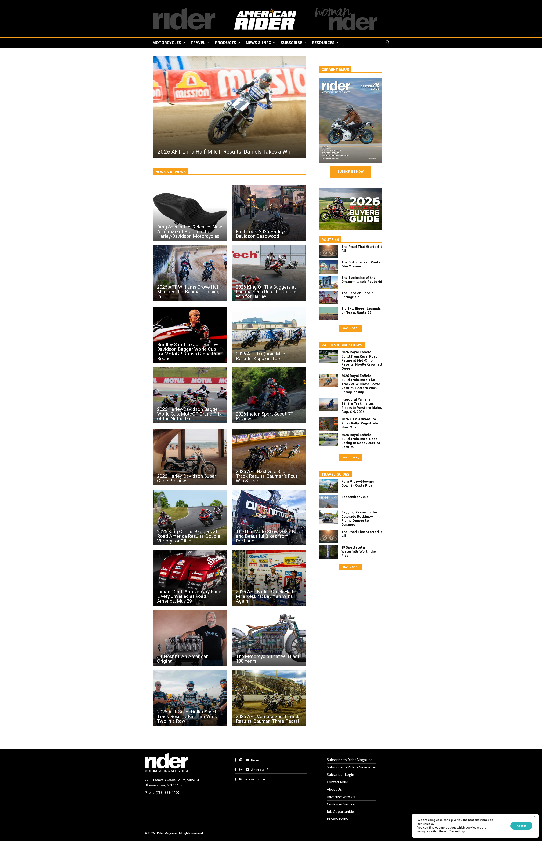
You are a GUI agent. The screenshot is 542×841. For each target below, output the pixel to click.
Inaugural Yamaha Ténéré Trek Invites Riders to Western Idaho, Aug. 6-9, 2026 (361, 406)
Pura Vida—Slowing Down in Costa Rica (357, 483)
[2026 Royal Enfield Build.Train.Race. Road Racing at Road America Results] (328, 439)
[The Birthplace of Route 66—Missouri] (328, 267)
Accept (521, 826)
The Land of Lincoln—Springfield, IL (359, 295)
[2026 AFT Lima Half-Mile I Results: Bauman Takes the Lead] (229, 107)
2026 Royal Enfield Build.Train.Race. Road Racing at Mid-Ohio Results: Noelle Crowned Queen (361, 360)
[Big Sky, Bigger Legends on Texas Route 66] (328, 313)
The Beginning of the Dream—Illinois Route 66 (361, 280)
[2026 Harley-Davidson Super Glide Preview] (190, 457)
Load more (349, 328)
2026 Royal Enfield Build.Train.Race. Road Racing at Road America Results (360, 441)
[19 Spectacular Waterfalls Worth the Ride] (328, 552)
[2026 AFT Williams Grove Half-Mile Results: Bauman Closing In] (190, 273)
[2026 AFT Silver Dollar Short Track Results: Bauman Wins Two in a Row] (190, 698)
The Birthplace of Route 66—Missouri (361, 264)
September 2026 (354, 497)
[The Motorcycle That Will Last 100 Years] (269, 638)
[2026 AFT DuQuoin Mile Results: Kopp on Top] (269, 335)
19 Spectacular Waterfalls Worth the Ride (358, 551)
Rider (255, 760)
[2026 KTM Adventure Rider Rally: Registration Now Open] (328, 424)
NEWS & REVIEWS (170, 172)
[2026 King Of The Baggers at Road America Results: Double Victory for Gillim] (190, 517)
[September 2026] (328, 501)
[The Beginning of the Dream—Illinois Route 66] (328, 282)
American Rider (263, 770)
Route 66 (330, 240)
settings (460, 831)
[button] (388, 42)
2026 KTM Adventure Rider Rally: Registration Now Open (361, 423)
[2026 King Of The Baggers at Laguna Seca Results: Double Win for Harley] (269, 273)
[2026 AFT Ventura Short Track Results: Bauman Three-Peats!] (269, 698)
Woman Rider (255, 779)
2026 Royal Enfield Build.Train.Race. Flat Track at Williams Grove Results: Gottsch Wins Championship (360, 384)
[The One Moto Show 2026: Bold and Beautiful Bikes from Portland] (269, 517)
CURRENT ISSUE (335, 69)
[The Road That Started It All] (328, 251)
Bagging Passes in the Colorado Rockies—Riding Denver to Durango (359, 518)
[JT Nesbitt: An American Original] (190, 638)
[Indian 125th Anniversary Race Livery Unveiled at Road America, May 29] (190, 578)
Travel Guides (335, 474)
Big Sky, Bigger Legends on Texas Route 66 (361, 310)
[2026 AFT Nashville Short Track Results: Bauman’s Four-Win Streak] (269, 457)
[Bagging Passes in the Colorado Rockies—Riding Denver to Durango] (328, 517)
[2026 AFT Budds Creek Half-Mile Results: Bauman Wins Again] (269, 578)
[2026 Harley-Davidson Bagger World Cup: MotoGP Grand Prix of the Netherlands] (190, 395)
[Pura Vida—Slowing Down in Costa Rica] (328, 486)
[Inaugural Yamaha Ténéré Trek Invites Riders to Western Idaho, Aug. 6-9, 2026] (328, 404)
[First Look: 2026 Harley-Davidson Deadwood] (269, 213)
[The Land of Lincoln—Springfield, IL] (328, 297)
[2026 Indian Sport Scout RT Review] (269, 395)
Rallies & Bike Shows (341, 345)
